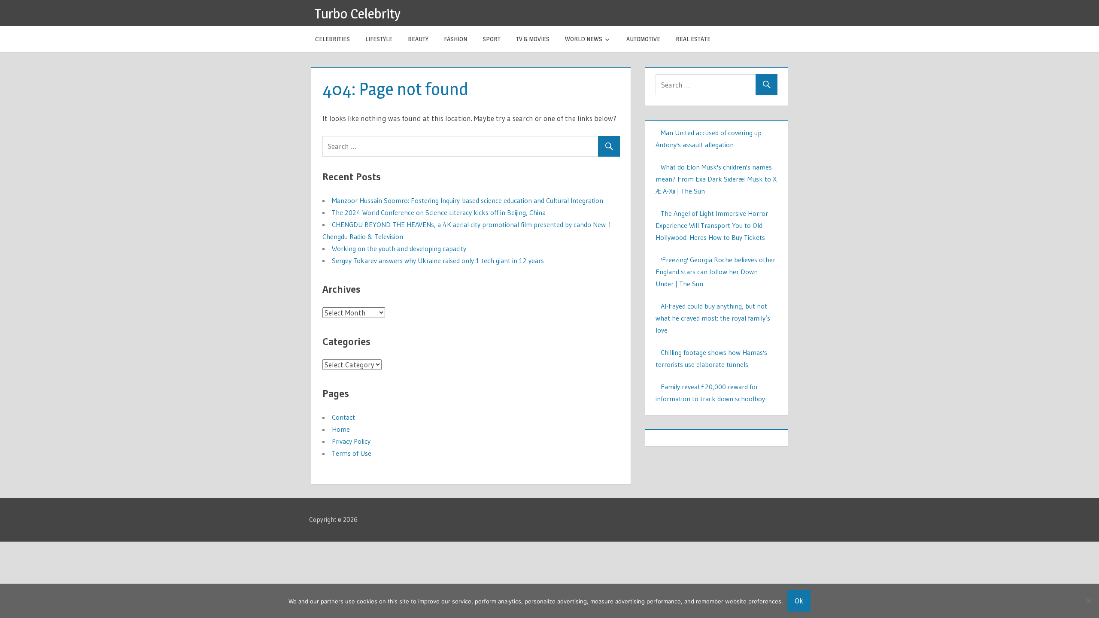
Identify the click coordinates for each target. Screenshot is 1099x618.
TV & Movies (533, 39)
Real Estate (693, 39)
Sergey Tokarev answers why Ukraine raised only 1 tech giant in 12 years (438, 260)
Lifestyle (378, 39)
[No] (1088, 601)
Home (341, 429)
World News (583, 39)
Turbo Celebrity (358, 13)
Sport (492, 39)
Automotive (643, 39)
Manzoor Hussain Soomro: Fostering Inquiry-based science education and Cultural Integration (467, 200)
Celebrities (332, 39)
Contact (343, 417)
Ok (799, 600)
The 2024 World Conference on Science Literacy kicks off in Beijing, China (439, 212)
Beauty (418, 39)
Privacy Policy (351, 441)
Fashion (455, 39)
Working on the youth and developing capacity (399, 248)
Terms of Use (351, 453)
